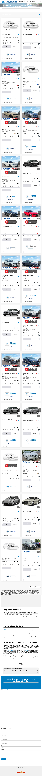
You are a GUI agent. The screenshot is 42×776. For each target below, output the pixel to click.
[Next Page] (33, 587)
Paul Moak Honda (34, 597)
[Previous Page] (30, 587)
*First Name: (3, 730)
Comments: (3, 749)
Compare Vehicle (8, 58)
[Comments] (18, 43)
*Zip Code (3, 745)
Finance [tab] (15, 46)
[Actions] (18, 35)
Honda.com (22, 769)
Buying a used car (7, 629)
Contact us (36, 684)
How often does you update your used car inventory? (13, 668)
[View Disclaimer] (12, 43)
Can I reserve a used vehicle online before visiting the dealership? (16, 670)
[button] (19, 69)
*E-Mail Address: (4, 737)
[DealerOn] (21, 767)
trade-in (26, 650)
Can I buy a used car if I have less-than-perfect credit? (13, 672)
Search (37, 9)
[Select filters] (37, 14)
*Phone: (2, 741)
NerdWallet (7, 689)
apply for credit (10, 650)
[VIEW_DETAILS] (10, 25)
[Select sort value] (39, 14)
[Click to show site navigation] (40, 1)
